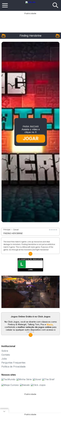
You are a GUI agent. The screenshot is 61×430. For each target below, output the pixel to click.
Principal (6, 229)
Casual (16, 229)
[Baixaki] (25, 385)
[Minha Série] (24, 379)
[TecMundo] (8, 379)
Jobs (4, 358)
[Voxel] (37, 379)
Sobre (4, 350)
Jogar (30, 138)
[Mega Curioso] (10, 385)
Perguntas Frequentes (13, 362)
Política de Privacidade (13, 366)
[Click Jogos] (30, 2)
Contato (5, 354)
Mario (50, 324)
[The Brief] (48, 379)
